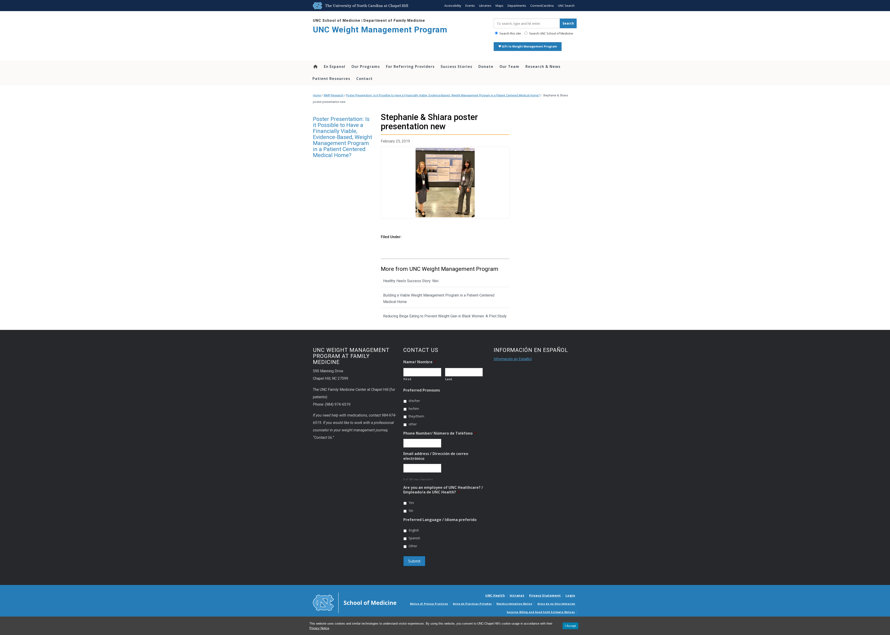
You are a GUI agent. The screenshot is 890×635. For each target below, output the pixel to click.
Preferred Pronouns (421, 390)
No (411, 510)
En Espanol (334, 66)
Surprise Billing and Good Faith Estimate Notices (541, 612)
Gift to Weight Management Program (529, 46)
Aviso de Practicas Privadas (472, 603)
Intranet (517, 595)
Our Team (509, 66)
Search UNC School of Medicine (550, 33)
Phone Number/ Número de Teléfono (440, 433)
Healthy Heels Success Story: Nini (411, 281)
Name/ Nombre (419, 362)
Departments (517, 5)
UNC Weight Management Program (380, 30)
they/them (416, 416)
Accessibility (452, 5)
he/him (414, 408)
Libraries (485, 5)
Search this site (510, 33)
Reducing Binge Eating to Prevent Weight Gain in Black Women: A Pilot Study (445, 316)
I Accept (570, 626)
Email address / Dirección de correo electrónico (435, 456)
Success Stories (456, 66)
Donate (485, 66)
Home (315, 66)
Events (470, 5)
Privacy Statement (545, 595)
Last (449, 379)
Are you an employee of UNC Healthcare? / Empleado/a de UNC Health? (443, 490)
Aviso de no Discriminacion (556, 603)
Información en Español (513, 359)
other (413, 424)
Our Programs (365, 66)
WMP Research (333, 95)
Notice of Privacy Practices (429, 603)
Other (413, 546)
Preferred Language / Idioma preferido (440, 519)
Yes (411, 502)
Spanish (414, 538)
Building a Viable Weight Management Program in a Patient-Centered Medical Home (438, 298)
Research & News (542, 66)
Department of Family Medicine (394, 20)
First (407, 379)
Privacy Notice (319, 628)
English (414, 530)
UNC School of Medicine (336, 20)
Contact (364, 78)
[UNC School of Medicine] (354, 602)
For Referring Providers (410, 66)
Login (570, 595)
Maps (499, 5)
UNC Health (495, 595)
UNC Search (566, 5)
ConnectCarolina (542, 5)
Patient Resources (331, 78)
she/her (414, 400)
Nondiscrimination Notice (514, 603)
